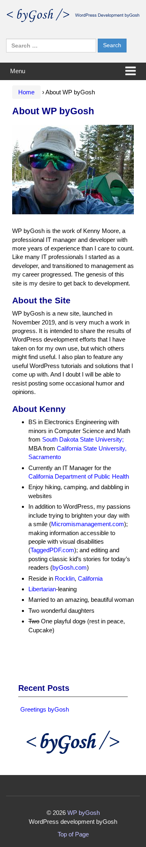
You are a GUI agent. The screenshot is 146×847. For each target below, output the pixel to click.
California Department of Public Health (78, 476)
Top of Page (73, 834)
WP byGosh (83, 812)
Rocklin (65, 578)
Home (26, 92)
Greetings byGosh (44, 709)
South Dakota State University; (83, 439)
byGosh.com (69, 567)
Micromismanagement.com (87, 523)
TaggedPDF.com (52, 550)
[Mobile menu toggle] (130, 72)
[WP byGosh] (73, 14)
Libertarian (42, 589)
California (90, 578)
